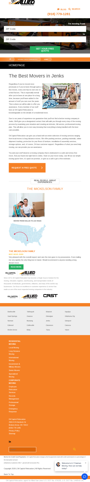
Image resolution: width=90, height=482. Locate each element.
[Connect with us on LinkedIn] (10, 442)
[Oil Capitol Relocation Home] (23, 3)
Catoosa (68, 325)
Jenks (48, 321)
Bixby (29, 330)
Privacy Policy (14, 431)
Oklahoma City (70, 316)
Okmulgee (49, 316)
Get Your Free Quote (45, 49)
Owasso (30, 316)
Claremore (49, 325)
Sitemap (12, 434)
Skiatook (49, 312)
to (84, 34)
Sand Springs (12, 316)
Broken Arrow (12, 330)
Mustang (30, 321)
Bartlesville (11, 312)
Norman (10, 321)
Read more (16, 267)
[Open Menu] (10, 3)
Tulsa (48, 330)
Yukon (67, 330)
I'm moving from (76, 24)
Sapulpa (68, 312)
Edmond (10, 325)
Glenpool (68, 321)
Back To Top (9, 474)
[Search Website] (74, 449)
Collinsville (30, 325)
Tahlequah (30, 312)
